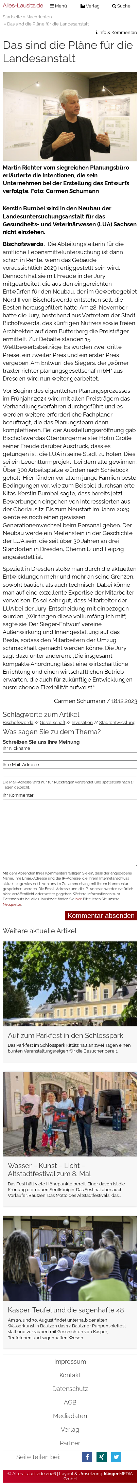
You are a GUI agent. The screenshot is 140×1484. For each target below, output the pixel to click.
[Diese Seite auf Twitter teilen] (116, 1457)
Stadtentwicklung (117, 722)
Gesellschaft (52, 722)
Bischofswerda (18, 722)
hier (78, 899)
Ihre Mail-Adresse (21, 764)
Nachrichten (39, 16)
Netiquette (12, 904)
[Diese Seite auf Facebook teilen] (87, 1457)
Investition (82, 722)
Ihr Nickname (16, 748)
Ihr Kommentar (18, 795)
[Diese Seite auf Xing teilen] (102, 1457)
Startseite (12, 16)
